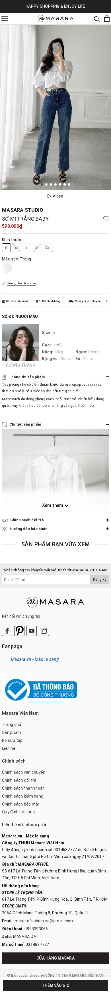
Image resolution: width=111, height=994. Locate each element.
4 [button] (55, 184)
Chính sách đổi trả (19, 780)
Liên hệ (9, 748)
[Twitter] (19, 631)
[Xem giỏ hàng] (107, 18)
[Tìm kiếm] (97, 19)
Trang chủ (11, 724)
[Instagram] (44, 631)
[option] (55, 107)
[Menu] (4, 18)
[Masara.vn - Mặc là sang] (55, 18)
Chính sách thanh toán (23, 788)
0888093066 (36, 929)
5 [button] (60, 184)
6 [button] (64, 184)
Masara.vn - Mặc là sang (35, 659)
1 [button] (42, 184)
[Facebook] (7, 631)
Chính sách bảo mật (21, 804)
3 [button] (51, 184)
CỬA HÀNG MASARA (55, 958)
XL (37, 248)
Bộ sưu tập (12, 740)
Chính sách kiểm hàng (22, 796)
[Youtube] (31, 631)
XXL (48, 248)
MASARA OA (24, 936)
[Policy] (107, 301)
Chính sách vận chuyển (23, 772)
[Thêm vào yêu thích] (106, 218)
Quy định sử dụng (18, 812)
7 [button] (69, 184)
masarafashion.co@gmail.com (44, 921)
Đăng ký (99, 579)
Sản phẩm (11, 732)
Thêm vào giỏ (55, 985)
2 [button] (46, 184)
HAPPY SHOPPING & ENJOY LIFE (55, 6)
